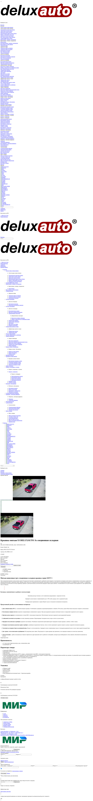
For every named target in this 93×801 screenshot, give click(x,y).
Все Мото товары (5, 163)
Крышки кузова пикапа (6, 104)
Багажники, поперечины (6, 133)
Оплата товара (6, 723)
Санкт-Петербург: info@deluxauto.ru (25, 735)
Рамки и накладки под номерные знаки (10, 67)
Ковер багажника (5, 99)
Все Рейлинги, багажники (7, 136)
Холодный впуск (4, 144)
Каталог (2, 24)
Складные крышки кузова (7, 109)
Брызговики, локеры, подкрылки (8, 39)
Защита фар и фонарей (6, 71)
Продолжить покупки (6, 791)
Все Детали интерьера (6, 57)
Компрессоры (4, 161)
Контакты (5, 716)
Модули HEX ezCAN (5, 159)
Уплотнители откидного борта (8, 29)
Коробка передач (4, 103)
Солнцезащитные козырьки (7, 137)
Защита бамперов (5, 86)
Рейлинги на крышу (5, 135)
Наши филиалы (4, 216)
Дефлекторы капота (5, 79)
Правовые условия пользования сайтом (10, 752)
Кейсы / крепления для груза (7, 34)
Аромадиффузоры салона (6, 38)
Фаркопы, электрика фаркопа (7, 138)
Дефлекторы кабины (5, 70)
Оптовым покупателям (8, 726)
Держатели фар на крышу (6, 49)
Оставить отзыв (4, 697)
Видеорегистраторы (5, 55)
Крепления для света (5, 50)
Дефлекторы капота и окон (7, 77)
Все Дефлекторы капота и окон (8, 82)
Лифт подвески (4, 113)
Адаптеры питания (5, 158)
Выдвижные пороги (5, 120)
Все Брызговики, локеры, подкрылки (9, 43)
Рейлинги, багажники (6, 128)
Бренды (2, 164)
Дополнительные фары (6, 149)
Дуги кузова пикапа (5, 83)
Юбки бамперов (4, 93)
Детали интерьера (5, 53)
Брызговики (3, 42)
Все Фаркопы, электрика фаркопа (8, 143)
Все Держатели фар (5, 51)
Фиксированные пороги (6, 119)
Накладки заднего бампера (7, 90)
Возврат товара (6, 725)
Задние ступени (4, 126)
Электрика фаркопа (5, 142)
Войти (8, 773)
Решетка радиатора (5, 75)
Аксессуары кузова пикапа (7, 27)
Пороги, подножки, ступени (7, 114)
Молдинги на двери (5, 73)
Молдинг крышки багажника (7, 62)
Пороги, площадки (5, 116)
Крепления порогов (5, 122)
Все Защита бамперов (6, 94)
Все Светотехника (5, 152)
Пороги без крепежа (5, 121)
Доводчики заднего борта (6, 31)
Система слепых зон (5, 157)
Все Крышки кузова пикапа (7, 111)
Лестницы (3, 72)
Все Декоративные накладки (7, 68)
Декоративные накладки (6, 64)
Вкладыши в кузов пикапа (7, 44)
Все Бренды (6, 717)
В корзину (3, 564)
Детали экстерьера (5, 59)
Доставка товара (7, 724)
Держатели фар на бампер (7, 48)
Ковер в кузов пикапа (6, 98)
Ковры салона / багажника (7, 95)
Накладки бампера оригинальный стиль (10, 89)
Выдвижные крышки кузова (7, 106)
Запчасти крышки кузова (6, 110)
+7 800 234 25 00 (4, 215)
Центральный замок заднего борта (9, 33)
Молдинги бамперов (5, 88)
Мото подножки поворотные (7, 160)
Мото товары (4, 153)
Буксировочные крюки (6, 61)
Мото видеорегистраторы (6, 155)
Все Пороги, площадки (6, 124)
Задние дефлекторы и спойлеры (8, 84)
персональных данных (17, 771)
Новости (5, 714)
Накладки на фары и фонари (7, 66)
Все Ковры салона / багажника (8, 102)
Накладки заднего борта (6, 32)
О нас (4, 713)
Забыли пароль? (4, 760)
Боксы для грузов (5, 132)
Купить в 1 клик (9, 564)
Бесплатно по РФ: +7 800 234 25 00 (9, 735)
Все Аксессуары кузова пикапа (8, 37)
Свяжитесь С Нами (7, 721)
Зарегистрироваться (9, 761)
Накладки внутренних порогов (8, 56)
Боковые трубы (4, 125)
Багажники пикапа (5, 131)
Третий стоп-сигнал (5, 150)
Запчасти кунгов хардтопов (7, 35)
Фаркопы (3, 141)
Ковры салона (4, 100)
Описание (3, 566)
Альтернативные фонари (6, 148)
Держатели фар (4, 45)
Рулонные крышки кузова (7, 108)
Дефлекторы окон (5, 81)
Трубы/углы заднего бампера (7, 92)
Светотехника (4, 146)
